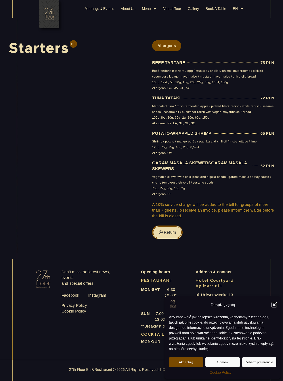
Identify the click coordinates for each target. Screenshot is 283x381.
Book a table (216, 9)
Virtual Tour (172, 9)
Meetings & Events (99, 9)
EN (235, 9)
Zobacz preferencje (259, 362)
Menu (146, 9)
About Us (128, 9)
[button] (274, 305)
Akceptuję (186, 362)
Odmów (222, 362)
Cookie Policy (220, 372)
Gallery (193, 9)
